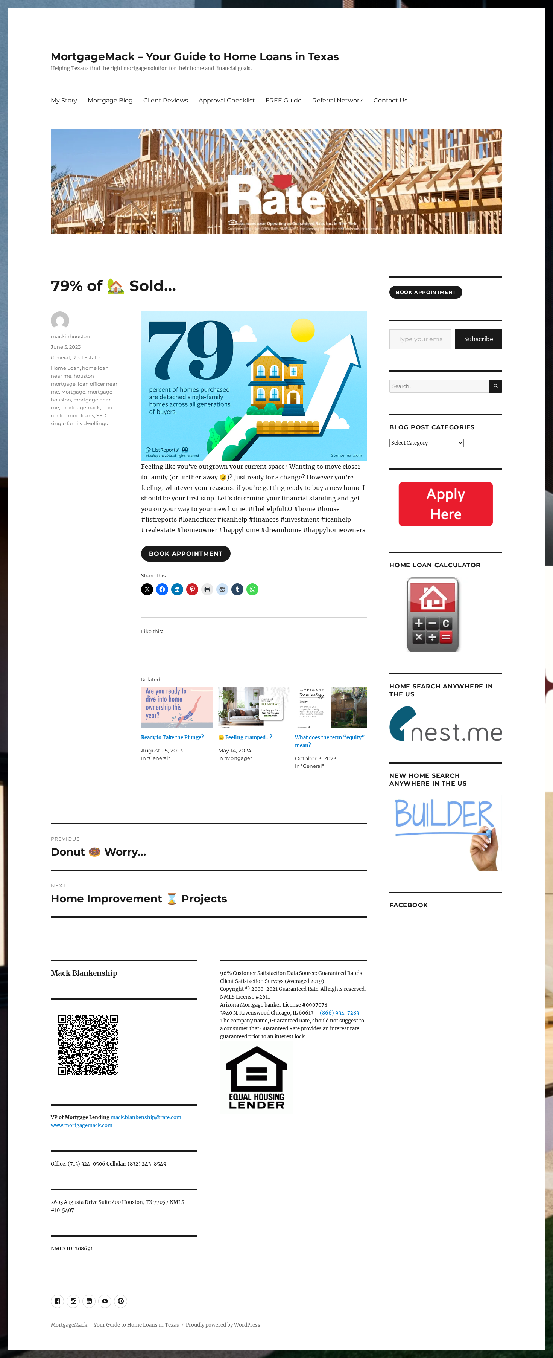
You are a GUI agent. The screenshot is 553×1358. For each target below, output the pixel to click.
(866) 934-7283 (339, 1013)
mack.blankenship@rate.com (146, 1117)
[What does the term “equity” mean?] (331, 707)
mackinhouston (70, 336)
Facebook (408, 905)
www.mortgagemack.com (81, 1125)
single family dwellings (79, 423)
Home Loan (65, 368)
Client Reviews (165, 100)
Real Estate (86, 357)
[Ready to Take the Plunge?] (177, 707)
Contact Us (390, 100)
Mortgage (73, 392)
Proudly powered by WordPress (223, 1325)
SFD (101, 415)
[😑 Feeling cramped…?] (254, 707)
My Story (64, 100)
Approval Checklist (227, 100)
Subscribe (478, 339)
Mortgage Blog (110, 100)
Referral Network (337, 100)
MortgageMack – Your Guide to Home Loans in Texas (195, 56)
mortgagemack (80, 407)
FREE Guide (284, 100)
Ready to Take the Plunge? (172, 737)
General (60, 357)
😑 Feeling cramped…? (245, 737)
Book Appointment (186, 553)
